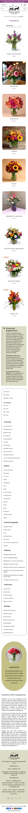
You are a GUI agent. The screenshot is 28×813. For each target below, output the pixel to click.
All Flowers (6, 391)
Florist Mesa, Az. (6, 772)
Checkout (14, 789)
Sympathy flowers (8, 526)
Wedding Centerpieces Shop (10, 564)
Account (5, 789)
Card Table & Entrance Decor (10, 580)
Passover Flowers (7, 613)
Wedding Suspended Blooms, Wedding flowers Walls (13, 576)
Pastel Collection (7, 595)
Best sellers (6, 395)
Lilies (4, 489)
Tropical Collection (8, 598)
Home (7, 16)
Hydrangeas (6, 482)
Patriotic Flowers (7, 451)
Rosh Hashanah (7, 623)
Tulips (5, 517)
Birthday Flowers (7, 429)
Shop (11, 16)
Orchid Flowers (7, 495)
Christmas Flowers (8, 629)
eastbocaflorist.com (19, 785)
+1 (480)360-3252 (15, 769)
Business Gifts (7, 432)
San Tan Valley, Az (15, 772)
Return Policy (11, 810)
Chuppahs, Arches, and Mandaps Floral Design (13, 571)
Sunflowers (6, 511)
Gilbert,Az (23, 772)
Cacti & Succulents (8, 470)
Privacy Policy (20, 791)
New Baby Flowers (8, 448)
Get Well (5, 442)
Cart (9, 789)
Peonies (5, 502)
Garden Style (6, 589)
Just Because (6, 445)
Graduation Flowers (8, 455)
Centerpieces (6, 435)
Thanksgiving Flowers (9, 626)
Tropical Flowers (7, 514)
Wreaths (5, 545)
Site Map (22, 783)
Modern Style (6, 592)
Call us (3, 4)
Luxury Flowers (7, 492)
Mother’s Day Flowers (9, 620)
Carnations (6, 476)
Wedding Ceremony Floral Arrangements (14, 567)
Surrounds (6, 539)
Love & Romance (7, 426)
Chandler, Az (6, 773)
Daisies (5, 479)
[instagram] (8, 798)
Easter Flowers (7, 616)
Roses (4, 508)
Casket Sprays (7, 529)
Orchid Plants (6, 498)
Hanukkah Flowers (8, 632)
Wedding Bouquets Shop (9, 554)
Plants (5, 505)
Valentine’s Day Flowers (9, 610)
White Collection (7, 601)
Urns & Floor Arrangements (10, 542)
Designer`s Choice (8, 398)
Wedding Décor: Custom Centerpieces (13, 561)
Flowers (15, 16)
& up (5, 415)
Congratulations (7, 439)
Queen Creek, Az (14, 773)
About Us (8, 781)
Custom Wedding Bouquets (10, 557)
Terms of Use (13, 793)
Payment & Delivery (7, 783)
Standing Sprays (7, 536)
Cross (4, 533)
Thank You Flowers (8, 461)
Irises (4, 486)
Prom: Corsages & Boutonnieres (11, 458)
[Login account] (20, 4)
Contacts (16, 783)
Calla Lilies (6, 473)
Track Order (21, 789)
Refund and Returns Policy (9, 791)
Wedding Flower (16, 781)
